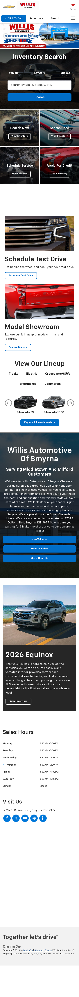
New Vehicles (39, 567)
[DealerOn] (12, 974)
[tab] (14, 100)
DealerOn (28, 978)
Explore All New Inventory (39, 450)
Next (70, 431)
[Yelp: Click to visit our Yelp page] (43, 846)
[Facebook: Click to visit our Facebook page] (7, 846)
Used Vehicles (39, 577)
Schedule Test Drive (21, 304)
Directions (36, 18)
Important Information (64, 27)
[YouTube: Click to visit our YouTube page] (25, 846)
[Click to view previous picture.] (6, 50)
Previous (8, 431)
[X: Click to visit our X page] (16, 846)
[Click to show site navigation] (73, 18)
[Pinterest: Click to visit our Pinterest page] (34, 846)
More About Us (40, 586)
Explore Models (18, 375)
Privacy (48, 978)
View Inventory (18, 729)
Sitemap (38, 978)
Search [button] (39, 125)
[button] (13, 18)
